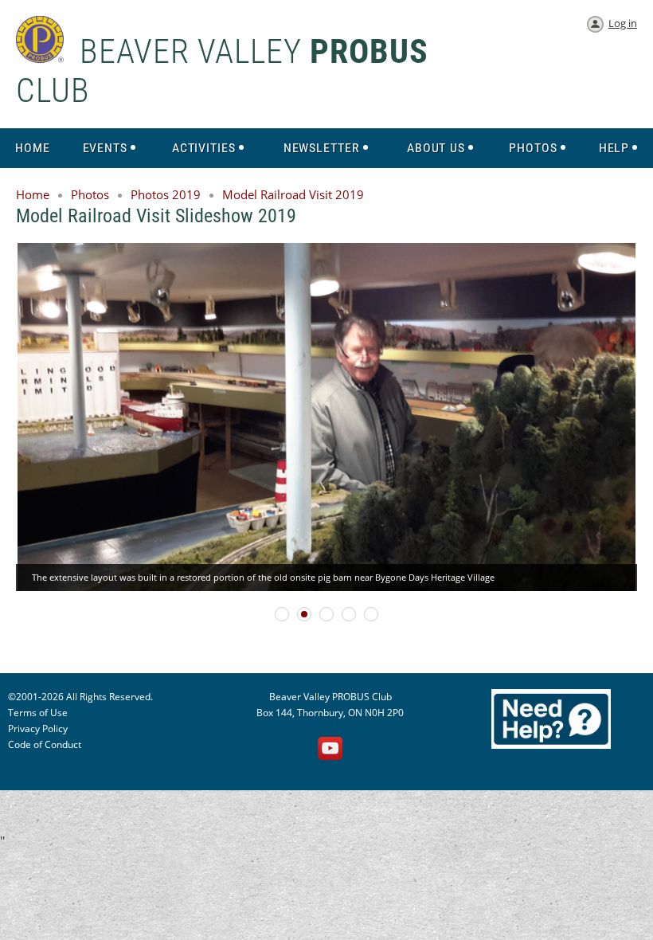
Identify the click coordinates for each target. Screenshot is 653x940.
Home (32, 194)
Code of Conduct (44, 744)
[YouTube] (330, 749)
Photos (90, 194)
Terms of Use (38, 712)
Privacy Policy (38, 728)
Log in (622, 23)
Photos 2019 (166, 194)
